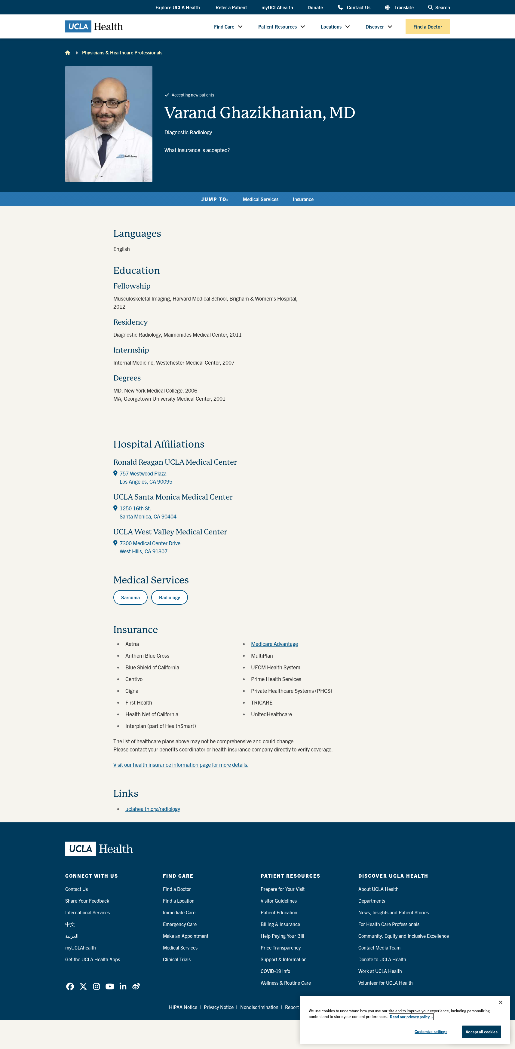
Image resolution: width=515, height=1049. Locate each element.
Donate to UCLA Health (382, 959)
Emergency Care (180, 924)
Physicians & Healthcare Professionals (122, 52)
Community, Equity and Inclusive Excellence (403, 936)
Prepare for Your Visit (283, 889)
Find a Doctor (427, 26)
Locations (331, 26)
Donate (315, 7)
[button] (178, 8)
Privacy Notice (219, 1007)
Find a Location (179, 901)
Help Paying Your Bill (282, 936)
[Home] (67, 52)
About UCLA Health (378, 889)
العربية (71, 936)
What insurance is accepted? (197, 149)
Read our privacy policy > (411, 1016)
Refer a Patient (231, 7)
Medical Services (260, 199)
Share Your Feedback (87, 901)
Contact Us (358, 7)
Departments (371, 901)
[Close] (500, 1002)
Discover (375, 26)
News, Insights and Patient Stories (393, 912)
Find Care (224, 26)
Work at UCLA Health (380, 971)
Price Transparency (281, 947)
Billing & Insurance (280, 924)
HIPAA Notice (183, 1007)
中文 (70, 924)
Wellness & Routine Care (286, 983)
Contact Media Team (379, 947)
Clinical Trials (177, 959)
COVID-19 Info (275, 971)
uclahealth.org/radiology (152, 808)
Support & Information (284, 959)
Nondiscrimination (259, 1007)
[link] (70, 986)
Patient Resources (277, 26)
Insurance (303, 199)
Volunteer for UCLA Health (385, 983)
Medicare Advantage (274, 643)
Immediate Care (179, 912)
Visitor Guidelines (279, 901)
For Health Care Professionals (388, 924)
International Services (87, 912)
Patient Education (279, 912)
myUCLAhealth (277, 7)
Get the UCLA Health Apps (92, 959)
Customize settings (431, 1031)
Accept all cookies (481, 1031)
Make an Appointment (185, 936)
